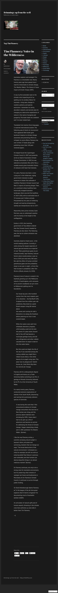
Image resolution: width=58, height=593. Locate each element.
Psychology (46, 64)
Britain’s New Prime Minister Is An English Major (48, 169)
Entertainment (47, 49)
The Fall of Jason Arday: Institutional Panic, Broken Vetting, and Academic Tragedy (48, 154)
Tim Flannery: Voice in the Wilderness (19, 53)
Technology (46, 70)
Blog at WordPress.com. (26, 578)
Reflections (46, 66)
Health (45, 53)
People (45, 57)
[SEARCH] (53, 95)
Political (45, 61)
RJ (4, 64)
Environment (7, 68)
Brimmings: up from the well (17, 12)
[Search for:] (47, 95)
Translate (46, 124)
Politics (45, 63)
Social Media (46, 68)
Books (44, 46)
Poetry (44, 59)
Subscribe (45, 108)
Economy (45, 47)
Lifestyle (45, 55)
